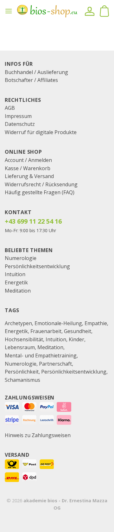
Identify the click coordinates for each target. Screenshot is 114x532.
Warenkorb (36, 168)
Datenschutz (20, 124)
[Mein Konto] (90, 11)
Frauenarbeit (45, 331)
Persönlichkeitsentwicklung (37, 266)
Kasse (12, 168)
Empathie (96, 323)
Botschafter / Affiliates (31, 80)
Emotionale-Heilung (58, 323)
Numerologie (20, 258)
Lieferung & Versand (29, 176)
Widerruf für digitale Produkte (41, 132)
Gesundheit (77, 331)
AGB (10, 107)
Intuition (15, 274)
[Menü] (8, 11)
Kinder (76, 339)
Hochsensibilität (24, 339)
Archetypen (18, 323)
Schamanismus (22, 379)
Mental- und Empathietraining (41, 355)
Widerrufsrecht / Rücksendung (41, 184)
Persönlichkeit (22, 371)
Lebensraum (20, 347)
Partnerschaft (55, 363)
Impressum (18, 116)
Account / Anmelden (28, 160)
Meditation (18, 290)
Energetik (16, 282)
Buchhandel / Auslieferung (36, 72)
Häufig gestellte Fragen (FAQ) (39, 192)
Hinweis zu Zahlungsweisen (38, 435)
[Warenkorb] (104, 11)
